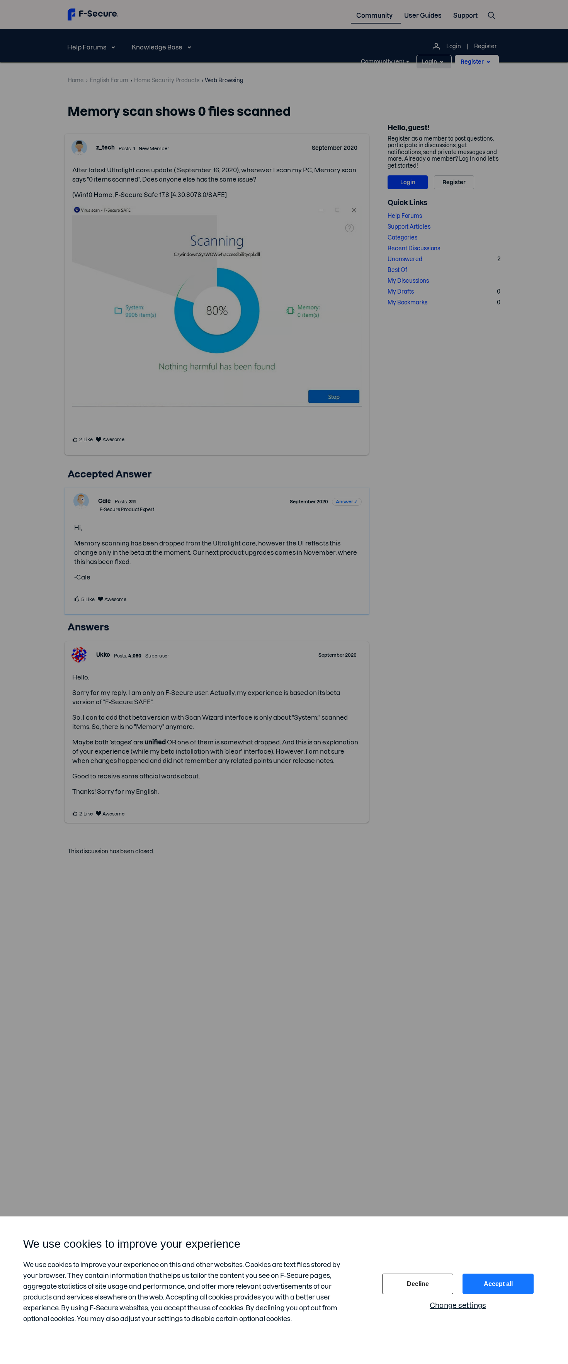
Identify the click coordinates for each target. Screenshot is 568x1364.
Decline (418, 1284)
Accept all (498, 1284)
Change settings (458, 1305)
